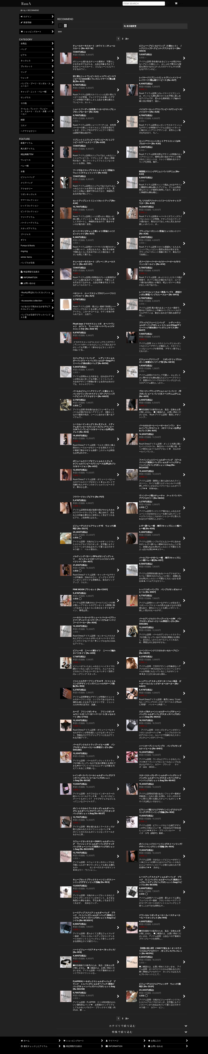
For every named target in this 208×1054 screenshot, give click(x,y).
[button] (123, 1026)
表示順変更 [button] (131, 26)
